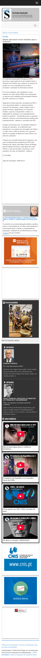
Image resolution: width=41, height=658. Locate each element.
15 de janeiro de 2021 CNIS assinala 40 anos (19, 510)
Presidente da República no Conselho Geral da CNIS (18, 479)
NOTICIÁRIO (13, 33)
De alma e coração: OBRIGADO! (16, 540)
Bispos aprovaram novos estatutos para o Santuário (20, 41)
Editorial (5, 233)
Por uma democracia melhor (13, 366)
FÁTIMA (5, 37)
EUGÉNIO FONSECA (10, 363)
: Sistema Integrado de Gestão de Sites (19, 655)
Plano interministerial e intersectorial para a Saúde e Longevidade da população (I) (20, 219)
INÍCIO (5, 33)
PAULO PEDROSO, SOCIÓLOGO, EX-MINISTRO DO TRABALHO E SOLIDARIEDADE (19, 399)
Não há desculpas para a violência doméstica (17, 448)
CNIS (34, 652)
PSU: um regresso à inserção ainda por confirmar (17, 403)
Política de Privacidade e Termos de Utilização (18, 645)
